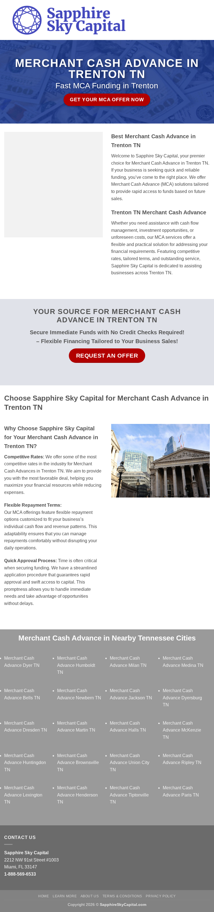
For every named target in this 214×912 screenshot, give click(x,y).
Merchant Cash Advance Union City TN (129, 762)
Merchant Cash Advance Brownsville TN (78, 762)
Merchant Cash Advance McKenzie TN (182, 730)
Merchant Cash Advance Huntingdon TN (25, 762)
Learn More (65, 896)
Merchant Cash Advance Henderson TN (77, 794)
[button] (140, 20)
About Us (90, 896)
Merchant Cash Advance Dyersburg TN (182, 697)
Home (43, 896)
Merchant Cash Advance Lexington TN (23, 794)
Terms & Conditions (122, 896)
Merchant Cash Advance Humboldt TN (76, 665)
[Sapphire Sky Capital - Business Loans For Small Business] (68, 20)
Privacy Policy (161, 896)
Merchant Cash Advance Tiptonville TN (129, 794)
